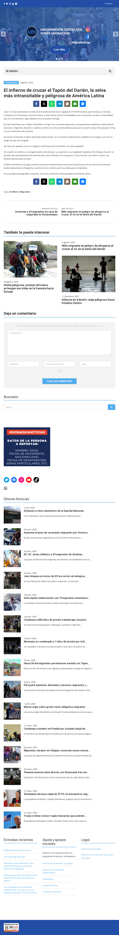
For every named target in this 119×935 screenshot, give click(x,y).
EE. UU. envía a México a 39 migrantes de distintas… (54, 554)
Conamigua (47, 879)
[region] (59, 34)
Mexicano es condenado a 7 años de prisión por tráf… (55, 641)
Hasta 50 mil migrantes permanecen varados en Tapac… (57, 663)
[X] (44, 104)
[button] (59, 34)
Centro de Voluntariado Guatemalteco (53, 871)
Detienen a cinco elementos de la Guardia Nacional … (55, 510)
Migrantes (25, 192)
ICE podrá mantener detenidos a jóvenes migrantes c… (56, 685)
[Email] (75, 104)
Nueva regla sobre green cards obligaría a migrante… (55, 706)
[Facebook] (36, 104)
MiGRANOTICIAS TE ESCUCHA (17, 850)
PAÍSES (13, 71)
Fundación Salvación (51, 891)
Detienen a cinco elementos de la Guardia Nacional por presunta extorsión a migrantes (19, 866)
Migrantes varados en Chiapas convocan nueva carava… (57, 750)
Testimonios (11, 82)
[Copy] (67, 104)
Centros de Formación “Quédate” (57, 863)
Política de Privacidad (91, 849)
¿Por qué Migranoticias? (15, 856)
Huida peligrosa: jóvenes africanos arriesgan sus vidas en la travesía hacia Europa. (29, 288)
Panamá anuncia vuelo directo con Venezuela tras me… (56, 772)
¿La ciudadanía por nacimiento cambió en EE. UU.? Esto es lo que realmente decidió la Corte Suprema (20, 890)
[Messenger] (83, 104)
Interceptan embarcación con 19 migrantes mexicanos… (57, 598)
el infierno (14, 192)
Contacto (108, 3)
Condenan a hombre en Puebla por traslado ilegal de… (55, 728)
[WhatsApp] (52, 104)
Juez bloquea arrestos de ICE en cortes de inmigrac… (55, 576)
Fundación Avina (50, 885)
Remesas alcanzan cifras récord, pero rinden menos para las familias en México (20, 878)
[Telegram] (59, 104)
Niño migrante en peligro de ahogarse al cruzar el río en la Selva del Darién (87, 247)
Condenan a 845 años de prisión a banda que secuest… (56, 619)
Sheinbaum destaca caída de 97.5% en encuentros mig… (56, 794)
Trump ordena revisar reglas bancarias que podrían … (55, 815)
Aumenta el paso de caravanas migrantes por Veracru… (56, 532)
